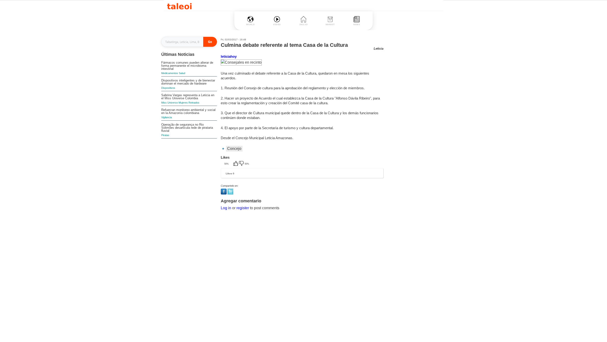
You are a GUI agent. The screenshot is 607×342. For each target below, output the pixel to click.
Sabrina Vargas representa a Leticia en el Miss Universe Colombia (187, 96)
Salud (182, 73)
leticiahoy (229, 56)
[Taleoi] (179, 6)
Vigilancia (166, 117)
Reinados (194, 102)
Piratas (165, 135)
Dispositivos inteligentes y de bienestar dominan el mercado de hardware (188, 82)
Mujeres (183, 102)
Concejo (234, 149)
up (236, 164)
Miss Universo (169, 102)
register (242, 208)
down (242, 164)
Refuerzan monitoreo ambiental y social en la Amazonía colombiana (188, 111)
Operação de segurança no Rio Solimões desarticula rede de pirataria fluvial (187, 128)
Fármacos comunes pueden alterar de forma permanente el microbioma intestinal (187, 66)
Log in (226, 208)
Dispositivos (168, 87)
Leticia (378, 48)
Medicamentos (169, 73)
